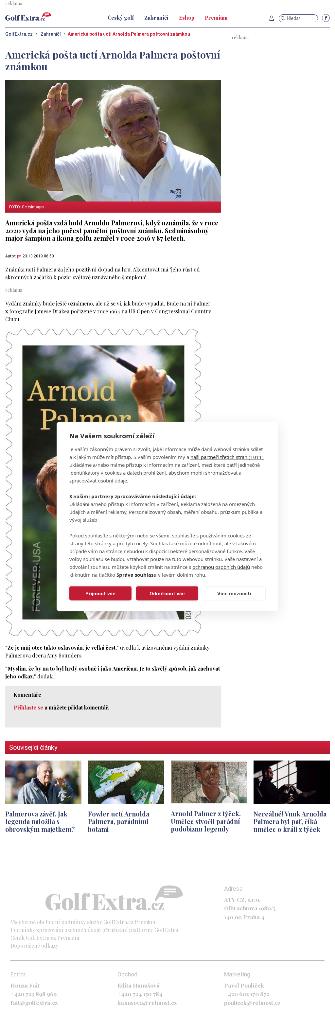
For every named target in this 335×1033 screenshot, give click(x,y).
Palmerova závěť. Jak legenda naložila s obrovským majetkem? (40, 821)
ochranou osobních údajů (221, 567)
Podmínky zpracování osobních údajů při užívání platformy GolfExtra (94, 929)
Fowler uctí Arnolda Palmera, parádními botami (118, 821)
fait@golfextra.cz (34, 1002)
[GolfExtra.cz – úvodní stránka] (28, 16)
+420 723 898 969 (33, 993)
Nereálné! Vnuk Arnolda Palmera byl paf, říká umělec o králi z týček (290, 821)
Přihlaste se (28, 707)
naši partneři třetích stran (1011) (227, 457)
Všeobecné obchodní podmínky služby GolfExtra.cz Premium (83, 922)
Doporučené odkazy (34, 945)
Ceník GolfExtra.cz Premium (44, 937)
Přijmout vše (100, 593)
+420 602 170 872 (246, 993)
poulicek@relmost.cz (252, 1002)
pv (19, 256)
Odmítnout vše (167, 593)
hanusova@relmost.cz (147, 1002)
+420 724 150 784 (140, 993)
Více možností (234, 593)
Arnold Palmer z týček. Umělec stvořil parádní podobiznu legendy (206, 821)
